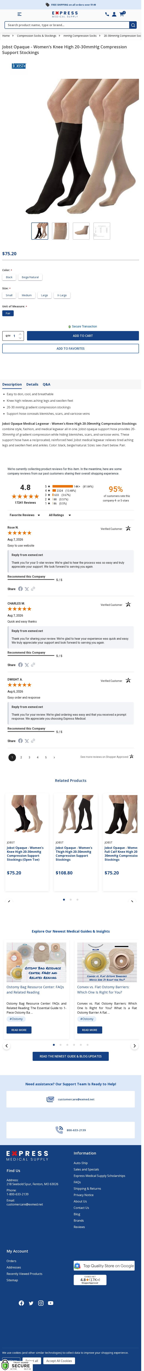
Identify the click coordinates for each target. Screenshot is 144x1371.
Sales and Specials (86, 1169)
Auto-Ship (81, 1163)
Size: (6, 288)
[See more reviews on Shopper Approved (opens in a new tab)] (33, 589)
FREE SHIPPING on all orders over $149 (73, 4)
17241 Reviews (29, 502)
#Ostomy (16, 1019)
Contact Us (81, 1208)
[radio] (70, 486)
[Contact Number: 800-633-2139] (107, 14)
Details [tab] (32, 384)
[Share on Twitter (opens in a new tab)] (27, 589)
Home (6, 35)
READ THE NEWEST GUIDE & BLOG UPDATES (71, 1056)
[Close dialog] (111, 1265)
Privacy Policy (45, 1351)
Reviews (79, 1227)
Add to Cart (83, 336)
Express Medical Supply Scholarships (99, 1176)
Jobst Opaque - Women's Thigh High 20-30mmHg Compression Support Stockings (74, 854)
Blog (77, 1214)
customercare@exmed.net (25, 1204)
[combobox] (15, 1335)
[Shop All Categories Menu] (19, 14)
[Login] (114, 14)
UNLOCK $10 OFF (33, 1360)
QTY (8, 336)
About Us (80, 1201)
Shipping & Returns (87, 1188)
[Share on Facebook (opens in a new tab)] (20, 589)
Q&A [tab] (46, 384)
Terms (13, 1353)
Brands (79, 1220)
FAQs (77, 1182)
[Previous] (6, 1046)
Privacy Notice (84, 1195)
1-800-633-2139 (17, 1194)
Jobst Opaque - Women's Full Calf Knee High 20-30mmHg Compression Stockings (123, 854)
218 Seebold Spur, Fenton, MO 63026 (32, 1184)
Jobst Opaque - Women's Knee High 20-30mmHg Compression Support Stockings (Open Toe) (25, 854)
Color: (7, 270)
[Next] (134, 1046)
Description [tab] (12, 384)
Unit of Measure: (14, 306)
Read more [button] (19, 1030)
